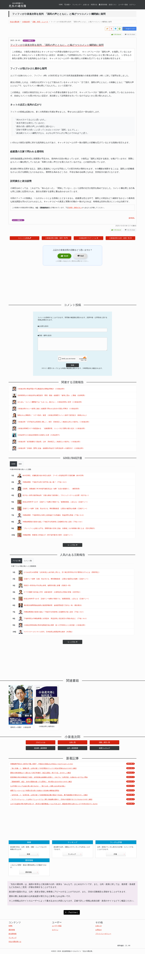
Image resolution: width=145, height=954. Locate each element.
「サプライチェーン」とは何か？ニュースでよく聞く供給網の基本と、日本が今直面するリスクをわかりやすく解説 (51, 799)
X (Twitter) (71, 912)
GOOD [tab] (13, 464)
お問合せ (98, 930)
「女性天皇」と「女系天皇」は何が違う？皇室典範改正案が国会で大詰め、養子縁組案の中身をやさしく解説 (49, 795)
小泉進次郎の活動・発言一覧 (55, 238)
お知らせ (86, 5)
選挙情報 (104, 5)
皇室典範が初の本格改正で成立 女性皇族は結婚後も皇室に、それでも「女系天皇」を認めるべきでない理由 (49, 777)
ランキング (72, 854)
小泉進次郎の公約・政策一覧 (119, 238)
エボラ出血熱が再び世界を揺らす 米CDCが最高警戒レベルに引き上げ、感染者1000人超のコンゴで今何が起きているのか (54, 804)
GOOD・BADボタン (75, 208)
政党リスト (113, 5)
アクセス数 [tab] (17, 561)
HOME (61, 5)
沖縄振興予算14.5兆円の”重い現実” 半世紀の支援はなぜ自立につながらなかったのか (41, 764)
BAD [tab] (20, 464)
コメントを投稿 (23, 238)
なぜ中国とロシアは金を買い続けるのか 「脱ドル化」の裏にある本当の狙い (37, 786)
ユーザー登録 (123, 5)
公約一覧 (72, 742)
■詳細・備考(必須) (45, 335)
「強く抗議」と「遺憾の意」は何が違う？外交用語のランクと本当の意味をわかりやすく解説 (43, 768)
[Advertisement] (72, 284)
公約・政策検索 (72, 748)
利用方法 (94, 5)
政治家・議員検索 (40, 748)
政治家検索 (12, 934)
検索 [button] (68, 5)
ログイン (132, 5)
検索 (28, 854)
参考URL (132, 218)
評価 (115, 854)
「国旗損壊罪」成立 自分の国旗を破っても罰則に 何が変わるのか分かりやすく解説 (41, 782)
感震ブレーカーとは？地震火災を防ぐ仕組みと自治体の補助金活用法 (34, 790)
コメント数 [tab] (28, 561)
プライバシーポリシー (103, 934)
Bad (82, 256)
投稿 (72, 365)
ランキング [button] (76, 5)
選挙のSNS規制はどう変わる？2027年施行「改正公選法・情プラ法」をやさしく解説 (40, 773)
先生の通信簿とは (15, 942)
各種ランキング (104, 748)
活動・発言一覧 (104, 742)
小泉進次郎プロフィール (87, 238)
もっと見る (71, 545)
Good (66, 256)
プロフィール (40, 742)
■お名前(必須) (43, 326)
